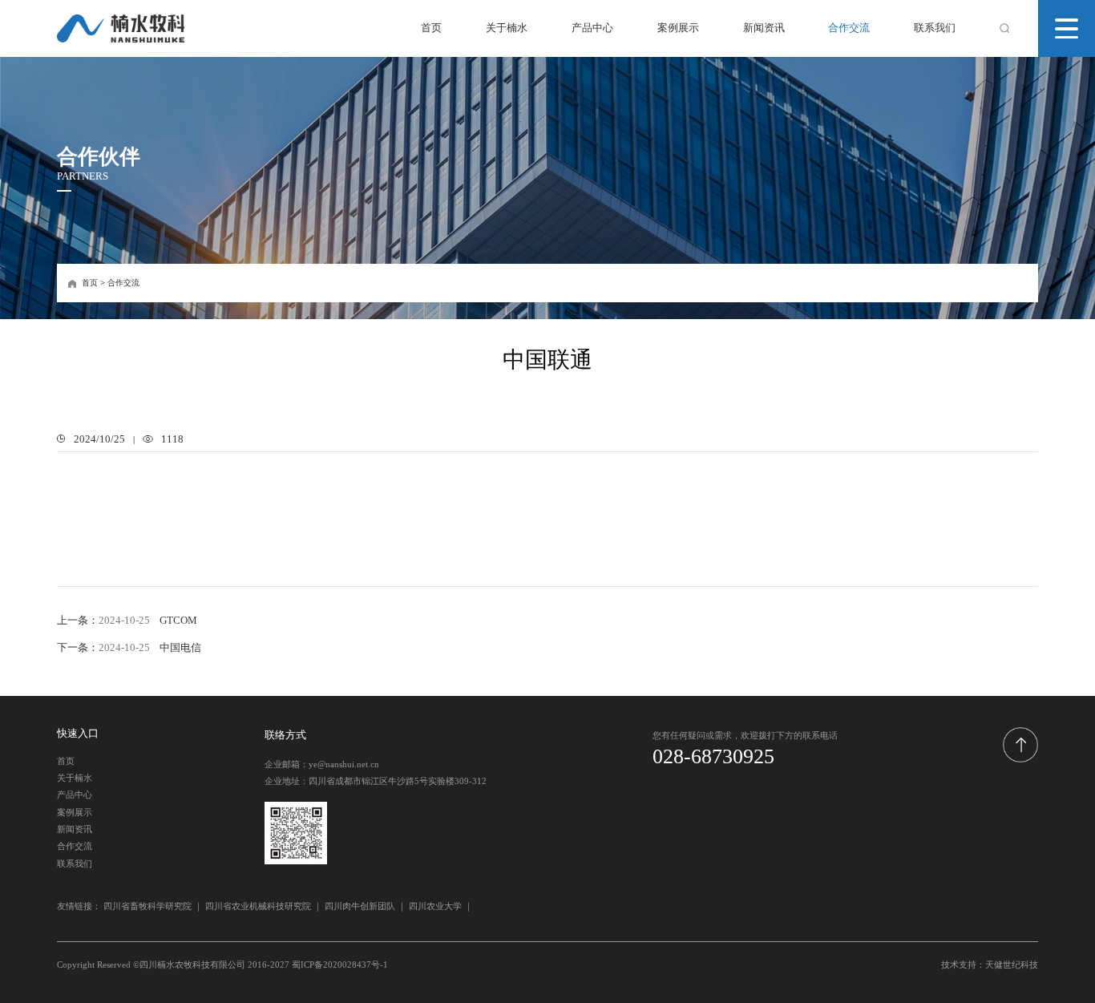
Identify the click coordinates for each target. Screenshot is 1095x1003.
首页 (431, 28)
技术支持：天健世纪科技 (989, 964)
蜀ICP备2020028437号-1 (340, 964)
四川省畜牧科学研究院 (147, 906)
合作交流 (849, 28)
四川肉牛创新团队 (360, 906)
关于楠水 (506, 28)
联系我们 (935, 28)
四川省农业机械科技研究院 (258, 906)
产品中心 (592, 28)
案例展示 (678, 28)
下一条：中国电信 (128, 647)
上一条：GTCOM (126, 620)
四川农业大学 (435, 906)
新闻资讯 (764, 28)
